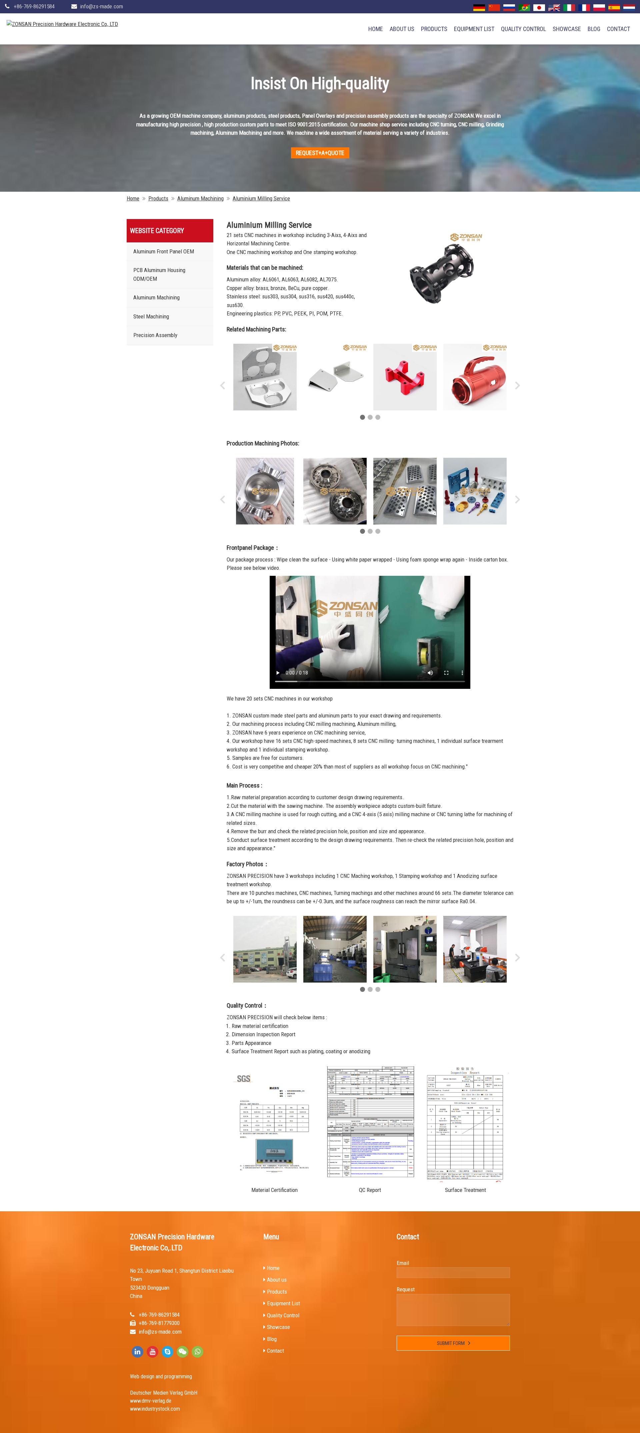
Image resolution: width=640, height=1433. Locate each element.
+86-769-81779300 (159, 1323)
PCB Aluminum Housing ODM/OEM (159, 274)
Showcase (567, 28)
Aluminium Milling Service (261, 198)
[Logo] (62, 24)
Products (434, 28)
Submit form (451, 1343)
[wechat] (182, 1352)
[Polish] (599, 7)
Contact (618, 28)
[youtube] (152, 1352)
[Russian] (509, 7)
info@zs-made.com (101, 6)
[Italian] (569, 7)
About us (402, 28)
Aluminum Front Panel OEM (163, 251)
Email (403, 1263)
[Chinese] (494, 7)
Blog (594, 28)
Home (375, 28)
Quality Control (523, 28)
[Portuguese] (524, 7)
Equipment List (474, 28)
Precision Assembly (155, 335)
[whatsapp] (197, 1352)
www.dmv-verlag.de (150, 1401)
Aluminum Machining (200, 198)
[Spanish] (614, 7)
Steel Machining (151, 316)
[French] (584, 7)
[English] (554, 7)
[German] (479, 7)
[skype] (167, 1352)
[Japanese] (539, 7)
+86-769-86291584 (34, 6)
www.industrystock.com (155, 1409)
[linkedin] (137, 1352)
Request (406, 1289)
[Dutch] (629, 7)
